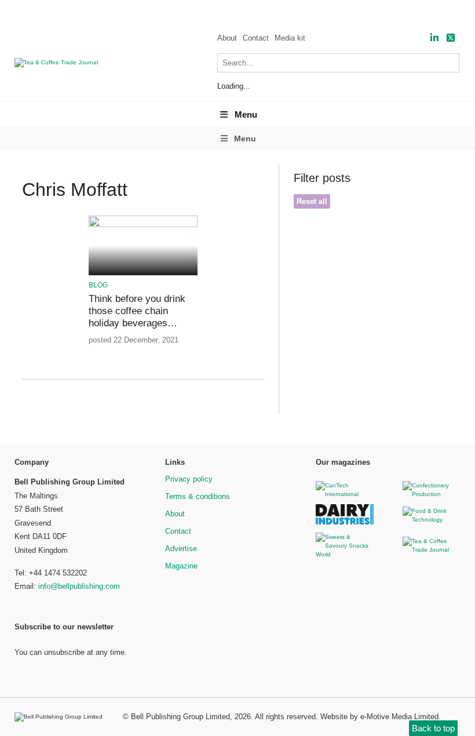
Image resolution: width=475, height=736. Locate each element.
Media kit (290, 38)
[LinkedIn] (434, 38)
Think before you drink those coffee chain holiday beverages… (137, 311)
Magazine (181, 566)
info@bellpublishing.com (79, 586)
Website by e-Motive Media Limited (379, 716)
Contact (256, 38)
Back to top (433, 728)
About (227, 38)
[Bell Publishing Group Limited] (61, 717)
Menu (246, 114)
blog (98, 285)
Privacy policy (189, 479)
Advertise (181, 548)
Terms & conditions (197, 496)
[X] (451, 38)
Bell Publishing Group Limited (180, 716)
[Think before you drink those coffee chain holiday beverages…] (143, 225)
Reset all (312, 201)
